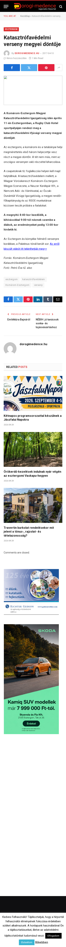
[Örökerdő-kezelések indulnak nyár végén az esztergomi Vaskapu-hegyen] (33, 449)
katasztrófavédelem (33, 279)
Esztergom (11, 29)
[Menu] (6, 6)
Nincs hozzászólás (17, 58)
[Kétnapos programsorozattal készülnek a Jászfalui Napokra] (33, 393)
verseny (38, 285)
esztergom (12, 279)
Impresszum (54, 933)
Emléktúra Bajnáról (18, 319)
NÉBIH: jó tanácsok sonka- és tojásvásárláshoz (47, 323)
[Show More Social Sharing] (58, 67)
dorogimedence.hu (27, 53)
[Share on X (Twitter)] (29, 67)
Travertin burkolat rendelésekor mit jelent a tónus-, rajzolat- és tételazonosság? (29, 532)
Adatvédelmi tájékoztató (44, 937)
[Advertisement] (33, 776)
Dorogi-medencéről (19, 933)
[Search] (60, 6)
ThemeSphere (49, 925)
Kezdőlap (25, 16)
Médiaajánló (20, 937)
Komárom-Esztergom (18, 285)
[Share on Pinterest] (46, 67)
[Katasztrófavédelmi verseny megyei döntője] (33, 90)
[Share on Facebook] (12, 67)
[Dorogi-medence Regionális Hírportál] (35, 6)
